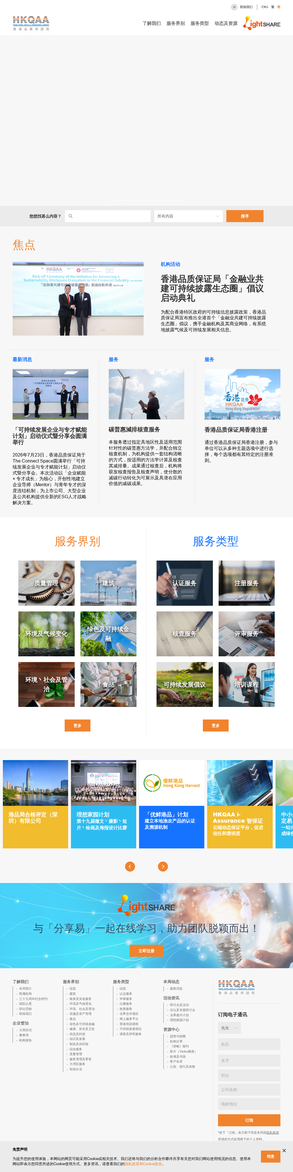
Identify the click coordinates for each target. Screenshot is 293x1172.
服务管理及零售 (81, 1059)
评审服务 (126, 998)
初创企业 (76, 1069)
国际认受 (25, 1003)
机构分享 (176, 1041)
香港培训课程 (129, 1024)
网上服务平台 (129, 1018)
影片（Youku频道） (183, 1051)
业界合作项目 (129, 1013)
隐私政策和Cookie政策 (143, 1164)
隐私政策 (272, 1132)
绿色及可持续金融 (82, 1024)
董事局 (24, 1035)
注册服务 (126, 1003)
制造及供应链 (79, 1044)
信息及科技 (77, 1034)
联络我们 (246, 7)
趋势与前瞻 (178, 1036)
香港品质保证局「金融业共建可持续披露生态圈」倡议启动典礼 (212, 288)
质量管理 (76, 1054)
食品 (73, 1018)
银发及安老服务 (81, 998)
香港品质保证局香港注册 (236, 429)
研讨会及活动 (179, 1004)
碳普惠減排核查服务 (134, 429)
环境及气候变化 (81, 1003)
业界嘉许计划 (179, 1015)
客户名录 (176, 1061)
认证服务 (126, 993)
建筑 (73, 993)
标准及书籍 (178, 1056)
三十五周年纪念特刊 (33, 998)
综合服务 (76, 1049)
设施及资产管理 (81, 1013)
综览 (73, 988)
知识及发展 (77, 1039)
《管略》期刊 (179, 1046)
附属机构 (25, 993)
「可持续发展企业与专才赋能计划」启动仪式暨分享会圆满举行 (50, 435)
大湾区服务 (77, 1064)
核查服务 (126, 1008)
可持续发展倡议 (131, 1029)
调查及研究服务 (131, 1034)
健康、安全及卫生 (82, 1029)
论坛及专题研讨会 (182, 1010)
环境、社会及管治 (82, 1008)
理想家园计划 (179, 1020)
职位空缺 (25, 1008)
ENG (265, 7)
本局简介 (25, 988)
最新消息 (176, 988)
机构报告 (25, 1040)
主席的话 (25, 1030)
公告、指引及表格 (182, 1066)
